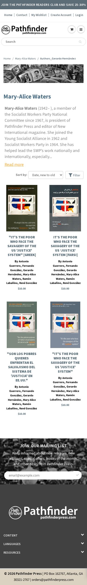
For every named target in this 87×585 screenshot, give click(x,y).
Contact (21, 15)
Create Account (61, 15)
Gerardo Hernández (20, 272)
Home (8, 15)
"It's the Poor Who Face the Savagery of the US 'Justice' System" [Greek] (21, 246)
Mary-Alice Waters (25, 59)
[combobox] (43, 42)
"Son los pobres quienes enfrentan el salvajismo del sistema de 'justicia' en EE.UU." (21, 367)
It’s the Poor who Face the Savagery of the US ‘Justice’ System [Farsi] (65, 246)
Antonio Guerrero (19, 264)
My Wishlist (39, 15)
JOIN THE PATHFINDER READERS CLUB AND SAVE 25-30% (43, 5)
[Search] (80, 42)
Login (79, 15)
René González (28, 283)
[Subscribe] (77, 475)
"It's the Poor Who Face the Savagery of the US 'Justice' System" (65, 363)
